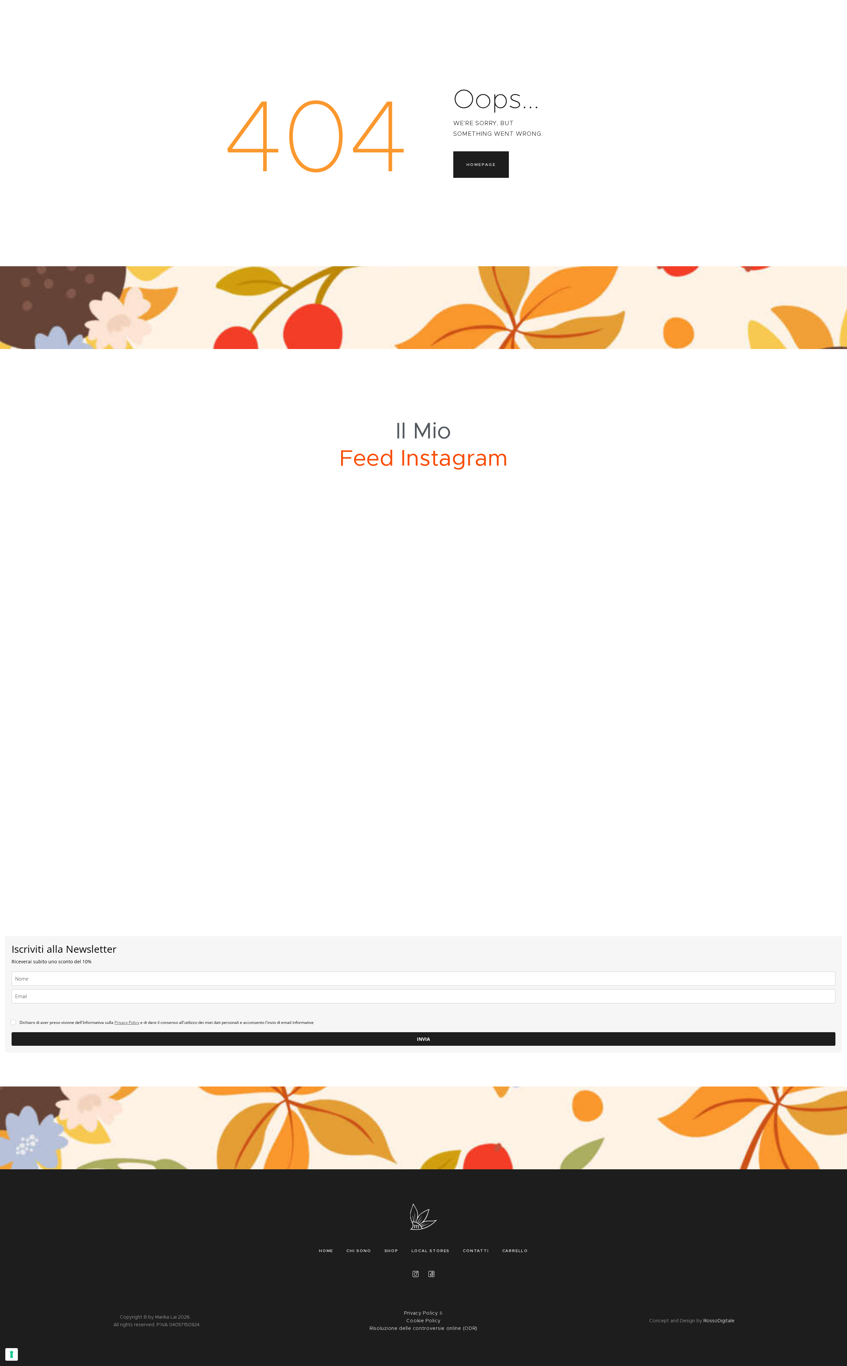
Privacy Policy (126, 1022)
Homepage (481, 164)
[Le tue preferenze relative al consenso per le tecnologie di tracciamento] (11, 1354)
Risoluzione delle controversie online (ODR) (423, 1328)
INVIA (423, 1039)
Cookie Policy (423, 1321)
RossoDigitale (719, 1321)
